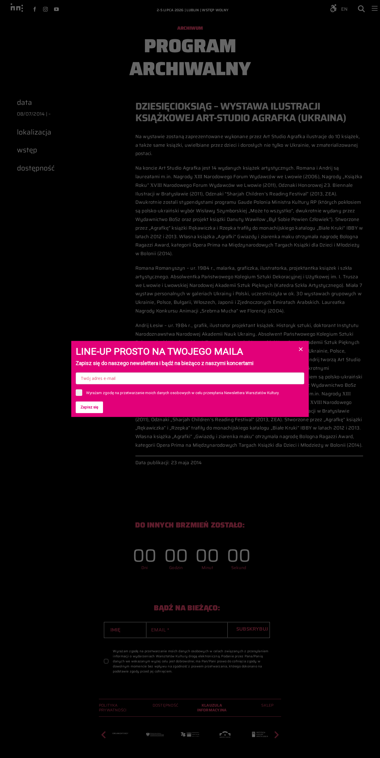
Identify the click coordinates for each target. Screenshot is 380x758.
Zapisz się (89, 407)
